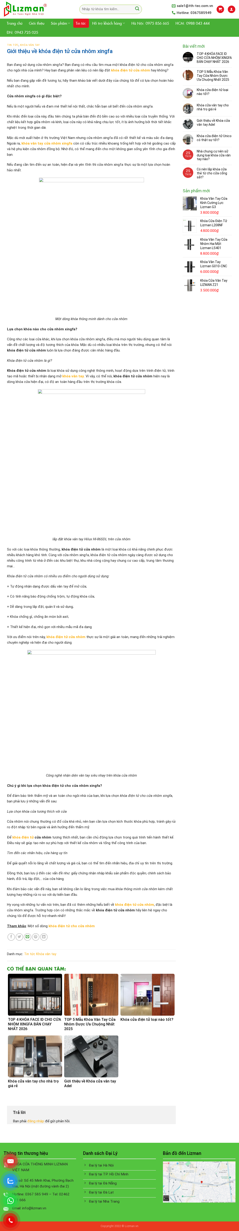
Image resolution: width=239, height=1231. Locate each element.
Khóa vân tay (30, 45)
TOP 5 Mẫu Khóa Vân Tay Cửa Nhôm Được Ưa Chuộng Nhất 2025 (213, 75)
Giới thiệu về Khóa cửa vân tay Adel (213, 122)
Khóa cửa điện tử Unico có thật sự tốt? (214, 138)
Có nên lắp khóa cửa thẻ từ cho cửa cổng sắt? (212, 173)
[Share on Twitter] (19, 937)
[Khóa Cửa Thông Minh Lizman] (34, 9)
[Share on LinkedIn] (44, 937)
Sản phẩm (59, 23)
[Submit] (137, 9)
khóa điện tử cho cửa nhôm (72, 926)
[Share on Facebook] (11, 937)
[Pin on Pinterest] (35, 937)
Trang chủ (14, 23)
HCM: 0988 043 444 (193, 23)
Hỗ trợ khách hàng (107, 23)
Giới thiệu (36, 23)
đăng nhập (35, 1121)
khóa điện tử (23, 837)
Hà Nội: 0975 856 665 (150, 23)
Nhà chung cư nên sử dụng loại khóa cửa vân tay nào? (214, 155)
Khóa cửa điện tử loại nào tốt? (212, 92)
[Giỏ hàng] (220, 9)
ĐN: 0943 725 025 (22, 32)
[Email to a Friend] (27, 937)
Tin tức (81, 23)
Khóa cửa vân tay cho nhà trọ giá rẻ (213, 107)
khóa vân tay (73, 376)
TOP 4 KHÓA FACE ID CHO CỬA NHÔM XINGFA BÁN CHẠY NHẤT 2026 (214, 58)
